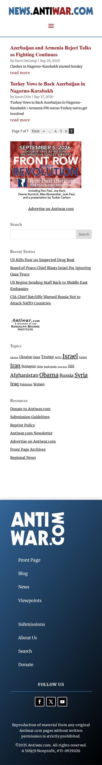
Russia (67, 375)
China (40, 366)
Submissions (31, 624)
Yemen (39, 384)
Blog (23, 573)
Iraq (14, 384)
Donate (25, 664)
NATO (58, 357)
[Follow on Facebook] (39, 701)
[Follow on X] (51, 701)
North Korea (62, 367)
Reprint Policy (22, 425)
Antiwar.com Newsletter (31, 433)
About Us (27, 637)
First (35, 131)
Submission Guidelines (30, 417)
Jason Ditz (23, 97)
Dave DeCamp (26, 61)
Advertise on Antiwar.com (51, 208)
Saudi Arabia (50, 366)
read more (20, 72)
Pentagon (28, 366)
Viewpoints (30, 600)
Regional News (23, 457)
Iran (15, 365)
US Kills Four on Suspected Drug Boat (42, 260)
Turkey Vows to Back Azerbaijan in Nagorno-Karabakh (47, 87)
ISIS (71, 366)
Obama (49, 375)
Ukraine (25, 357)
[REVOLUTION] (45, 198)
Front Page (29, 560)
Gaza (36, 357)
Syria (81, 375)
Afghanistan (24, 375)
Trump (47, 357)
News (23, 587)
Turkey (83, 357)
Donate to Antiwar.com (30, 409)
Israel (70, 356)
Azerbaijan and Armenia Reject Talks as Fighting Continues (50, 51)
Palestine (14, 357)
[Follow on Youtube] (62, 701)
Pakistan (26, 384)
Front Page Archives (28, 449)
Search (25, 651)
